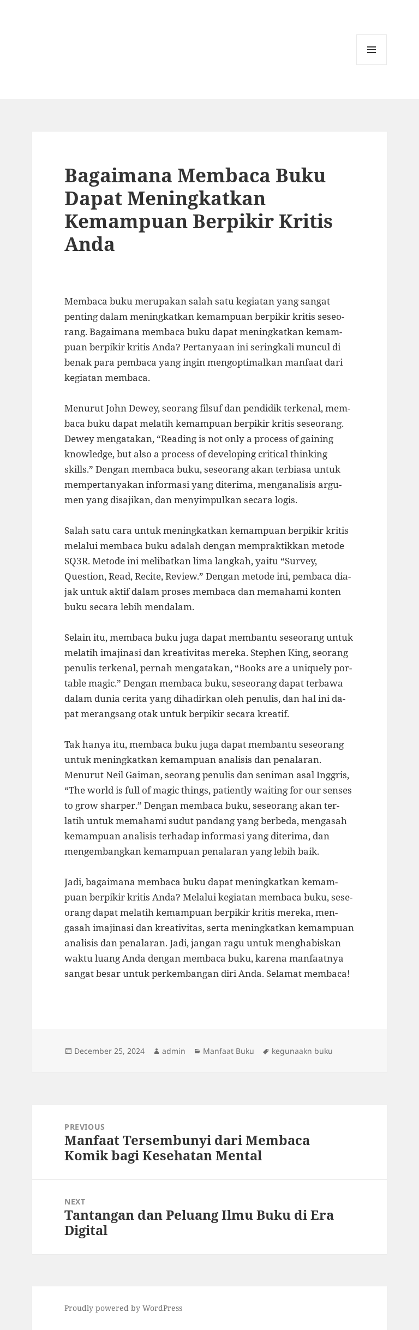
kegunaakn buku (302, 1051)
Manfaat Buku (228, 1051)
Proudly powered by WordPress (123, 1308)
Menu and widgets (372, 64)
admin (173, 1051)
